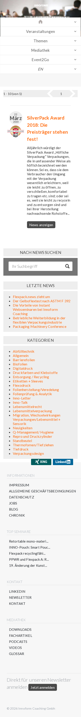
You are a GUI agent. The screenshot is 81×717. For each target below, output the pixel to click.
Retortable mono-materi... (28, 541)
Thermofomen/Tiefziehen (33, 445)
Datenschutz (21, 497)
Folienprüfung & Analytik (32, 394)
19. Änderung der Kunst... (28, 565)
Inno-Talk (20, 402)
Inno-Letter (22, 398)
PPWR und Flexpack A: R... (29, 559)
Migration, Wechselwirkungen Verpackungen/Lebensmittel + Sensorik (37, 419)
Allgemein (21, 355)
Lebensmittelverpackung (32, 411)
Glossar (16, 654)
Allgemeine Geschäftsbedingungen (42, 491)
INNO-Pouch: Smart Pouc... (29, 547)
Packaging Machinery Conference (39, 326)
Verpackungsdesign (28, 453)
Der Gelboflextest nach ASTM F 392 (41, 301)
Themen (41, 41)
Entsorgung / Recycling (31, 377)
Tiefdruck (21, 449)
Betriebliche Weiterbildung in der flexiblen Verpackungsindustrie (39, 320)
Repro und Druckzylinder (32, 436)
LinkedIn (17, 591)
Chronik (17, 515)
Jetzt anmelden (42, 687)
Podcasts (18, 642)
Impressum (19, 485)
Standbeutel (22, 440)
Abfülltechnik (23, 351)
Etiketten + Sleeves (28, 381)
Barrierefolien (24, 360)
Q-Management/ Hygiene (33, 432)
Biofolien (20, 364)
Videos (15, 648)
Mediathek (40, 50)
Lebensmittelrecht (27, 406)
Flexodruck (22, 385)
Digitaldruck (23, 368)
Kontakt (17, 603)
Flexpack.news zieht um (31, 296)
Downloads (20, 629)
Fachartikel (20, 635)
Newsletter (20, 597)
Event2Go (40, 59)
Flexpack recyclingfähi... (27, 553)
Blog (13, 509)
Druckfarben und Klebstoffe (35, 372)
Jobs (13, 503)
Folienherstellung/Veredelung (36, 389)
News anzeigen (41, 225)
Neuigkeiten (22, 428)
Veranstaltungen (40, 31)
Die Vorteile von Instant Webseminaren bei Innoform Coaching (35, 309)
